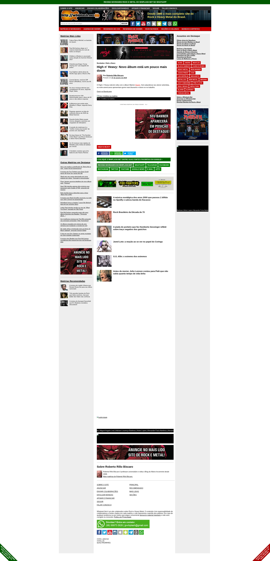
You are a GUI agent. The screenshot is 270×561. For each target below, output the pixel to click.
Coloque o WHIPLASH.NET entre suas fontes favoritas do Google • (159, 159)
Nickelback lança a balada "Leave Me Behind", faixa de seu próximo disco (75, 203)
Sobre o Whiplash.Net (184, 97)
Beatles (196, 63)
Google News (138, 169)
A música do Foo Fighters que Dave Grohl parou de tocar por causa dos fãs (74, 172)
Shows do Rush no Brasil (186, 45)
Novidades (101, 63)
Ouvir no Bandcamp (104, 91)
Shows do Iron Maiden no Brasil (188, 42)
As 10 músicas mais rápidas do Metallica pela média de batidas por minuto (79, 144)
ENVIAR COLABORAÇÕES (98, 8)
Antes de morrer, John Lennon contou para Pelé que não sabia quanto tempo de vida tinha (140, 272)
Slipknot (190, 90)
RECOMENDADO (136, 488)
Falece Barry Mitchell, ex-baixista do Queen (80, 41)
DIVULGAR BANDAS (120, 8)
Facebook (164, 165)
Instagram (103, 169)
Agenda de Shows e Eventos (187, 52)
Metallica (182, 79)
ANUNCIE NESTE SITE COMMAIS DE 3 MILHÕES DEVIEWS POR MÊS (262, 553)
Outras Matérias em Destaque (75, 162)
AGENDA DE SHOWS (92, 29)
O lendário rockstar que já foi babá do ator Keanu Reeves (79, 151)
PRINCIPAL (133, 485)
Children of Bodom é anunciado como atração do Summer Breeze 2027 (80, 57)
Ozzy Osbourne (184, 83)
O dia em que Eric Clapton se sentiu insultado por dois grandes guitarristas (75, 234)
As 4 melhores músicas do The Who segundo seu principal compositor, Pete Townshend (75, 219)
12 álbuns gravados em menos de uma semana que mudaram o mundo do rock (73, 224)
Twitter (114, 169)
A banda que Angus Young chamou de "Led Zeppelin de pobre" (79, 65)
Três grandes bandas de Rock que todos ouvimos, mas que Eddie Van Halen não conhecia (79, 294)
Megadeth (195, 76)
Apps (157, 169)
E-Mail (150, 169)
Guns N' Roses (199, 66)
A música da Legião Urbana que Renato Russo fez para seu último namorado (80, 287)
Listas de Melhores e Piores (187, 59)
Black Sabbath (184, 66)
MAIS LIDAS (134, 491)
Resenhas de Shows (184, 57)
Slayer (181, 90)
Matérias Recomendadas (72, 281)
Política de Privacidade (122, 517)
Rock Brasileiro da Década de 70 (129, 212)
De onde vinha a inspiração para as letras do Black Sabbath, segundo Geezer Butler (75, 229)
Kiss (192, 73)
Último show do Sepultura (186, 40)
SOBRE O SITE (66, 8)
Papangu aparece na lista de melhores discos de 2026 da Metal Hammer (79, 113)
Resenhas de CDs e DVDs (186, 55)
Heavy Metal (183, 69)
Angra (187, 63)
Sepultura (194, 86)
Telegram (152, 165)
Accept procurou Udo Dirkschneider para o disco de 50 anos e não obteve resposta (80, 97)
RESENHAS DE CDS (111, 29)
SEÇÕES (170, 29)
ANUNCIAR (79, 8)
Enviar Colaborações (184, 100)
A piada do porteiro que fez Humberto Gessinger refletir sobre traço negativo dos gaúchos (140, 228)
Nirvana (203, 79)
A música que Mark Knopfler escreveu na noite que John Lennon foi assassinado (76, 198)
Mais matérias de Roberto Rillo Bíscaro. (118, 476)
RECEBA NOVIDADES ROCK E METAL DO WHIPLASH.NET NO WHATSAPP (135, 2)
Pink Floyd (197, 83)
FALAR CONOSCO (169, 8)
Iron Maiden (196, 69)
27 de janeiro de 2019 (119, 78)
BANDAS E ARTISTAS (191, 29)
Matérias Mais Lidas (70, 36)
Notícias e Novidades (184, 48)
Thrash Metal (183, 93)
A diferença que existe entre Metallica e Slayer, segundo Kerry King (80, 105)
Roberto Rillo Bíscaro (115, 75)
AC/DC (180, 63)
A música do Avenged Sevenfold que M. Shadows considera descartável (80, 302)
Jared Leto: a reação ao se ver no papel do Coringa (138, 242)
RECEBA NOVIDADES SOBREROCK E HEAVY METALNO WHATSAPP (7, 553)
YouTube (125, 169)
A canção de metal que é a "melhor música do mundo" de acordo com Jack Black (79, 128)
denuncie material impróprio (150, 515)
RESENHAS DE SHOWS (132, 29)
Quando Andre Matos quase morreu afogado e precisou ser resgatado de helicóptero (79, 120)
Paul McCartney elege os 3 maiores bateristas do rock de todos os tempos (79, 49)
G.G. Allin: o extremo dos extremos (130, 256)
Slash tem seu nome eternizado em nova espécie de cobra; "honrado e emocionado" (74, 177)
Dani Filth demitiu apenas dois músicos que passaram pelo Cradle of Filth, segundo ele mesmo (74, 188)
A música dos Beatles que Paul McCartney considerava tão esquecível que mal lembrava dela (75, 240)
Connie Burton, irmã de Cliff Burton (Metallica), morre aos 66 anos (80, 81)
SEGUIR (156, 8)
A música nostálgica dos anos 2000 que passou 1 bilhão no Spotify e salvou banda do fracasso (140, 198)
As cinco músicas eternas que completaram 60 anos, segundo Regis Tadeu (80, 89)
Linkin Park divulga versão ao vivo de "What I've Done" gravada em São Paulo (75, 208)
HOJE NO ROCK (151, 29)
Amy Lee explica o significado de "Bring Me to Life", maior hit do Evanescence (75, 167)
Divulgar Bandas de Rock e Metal (189, 102)
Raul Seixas (183, 86)
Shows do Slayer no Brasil (186, 43)
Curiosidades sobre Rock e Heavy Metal (191, 53)
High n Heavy (110, 63)
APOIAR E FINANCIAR (141, 8)
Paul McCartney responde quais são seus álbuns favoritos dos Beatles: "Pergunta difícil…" (74, 214)
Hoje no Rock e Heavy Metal (187, 50)
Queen (137, 85)
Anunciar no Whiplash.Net (186, 99)
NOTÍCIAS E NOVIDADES (70, 29)
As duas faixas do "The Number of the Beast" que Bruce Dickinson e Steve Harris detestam (80, 136)
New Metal (193, 79)
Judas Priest (183, 73)
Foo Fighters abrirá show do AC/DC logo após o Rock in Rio (79, 72)
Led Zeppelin (183, 76)
